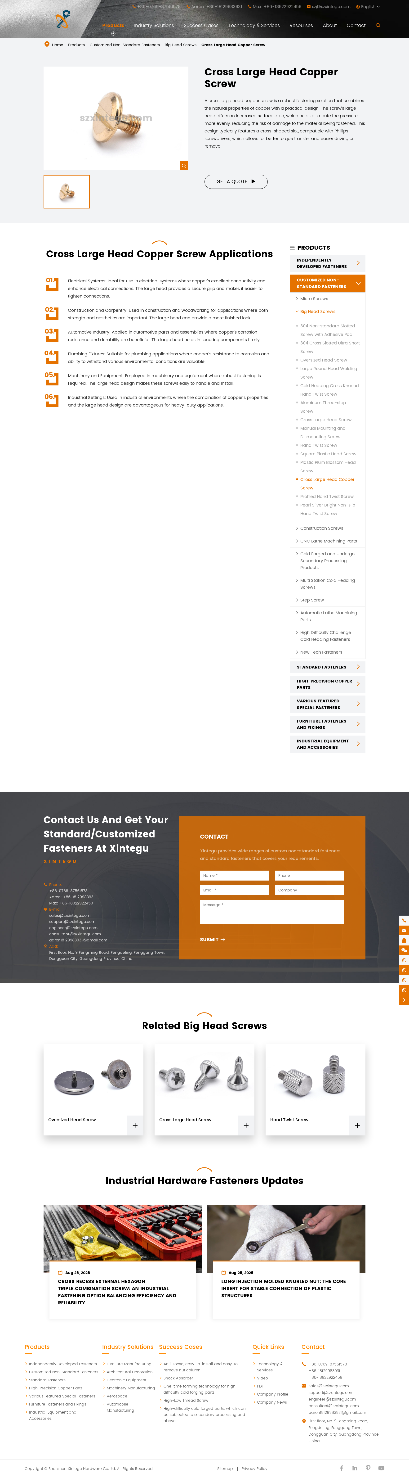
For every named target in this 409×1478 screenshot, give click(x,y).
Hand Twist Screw (318, 445)
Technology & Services (254, 26)
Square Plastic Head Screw (328, 454)
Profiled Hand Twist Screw (327, 496)
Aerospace (114, 1396)
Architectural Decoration (127, 1372)
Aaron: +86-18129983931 (216, 6)
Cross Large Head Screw (326, 419)
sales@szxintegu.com (69, 916)
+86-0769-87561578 (159, 6)
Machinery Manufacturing (128, 1388)
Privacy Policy (254, 1469)
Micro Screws (314, 298)
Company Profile (270, 1394)
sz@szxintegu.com (331, 6)
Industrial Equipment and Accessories (323, 744)
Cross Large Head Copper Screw (233, 45)
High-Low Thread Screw (183, 1400)
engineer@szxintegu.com (73, 928)
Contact (356, 26)
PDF (258, 1386)
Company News (270, 1402)
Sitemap (225, 1469)
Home (57, 45)
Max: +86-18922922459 (277, 6)
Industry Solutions (154, 26)
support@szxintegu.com (72, 922)
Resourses (301, 26)
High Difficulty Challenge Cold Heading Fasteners (325, 636)
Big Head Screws (180, 45)
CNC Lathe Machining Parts (328, 541)
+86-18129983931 (324, 1371)
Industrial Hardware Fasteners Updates (204, 1181)
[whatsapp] (404, 960)
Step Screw (312, 600)
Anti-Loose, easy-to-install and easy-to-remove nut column (199, 1367)
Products (113, 26)
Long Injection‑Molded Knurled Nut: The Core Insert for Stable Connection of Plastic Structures (283, 1289)
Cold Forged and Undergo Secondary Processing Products (327, 561)
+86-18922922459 (325, 1377)
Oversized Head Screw (323, 360)
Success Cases (201, 26)
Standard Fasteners (322, 667)
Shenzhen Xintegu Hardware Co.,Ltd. (82, 1469)
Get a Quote (236, 182)
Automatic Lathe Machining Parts (328, 616)
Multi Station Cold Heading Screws (327, 584)
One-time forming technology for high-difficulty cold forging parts (198, 1389)
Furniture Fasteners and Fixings (322, 724)
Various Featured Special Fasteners (318, 704)
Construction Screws (321, 528)
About (330, 26)
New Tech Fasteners (321, 652)
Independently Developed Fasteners (322, 263)
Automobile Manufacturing (118, 1407)
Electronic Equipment (124, 1380)
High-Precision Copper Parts (324, 684)
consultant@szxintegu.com (75, 934)
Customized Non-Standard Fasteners (125, 45)
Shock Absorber (176, 1378)
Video (260, 1378)
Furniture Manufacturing (126, 1364)
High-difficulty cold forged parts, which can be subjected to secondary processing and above (202, 1415)
